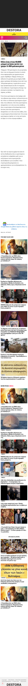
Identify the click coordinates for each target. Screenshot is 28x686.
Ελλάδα (3, 577)
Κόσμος (8, 326)
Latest (14, 34)
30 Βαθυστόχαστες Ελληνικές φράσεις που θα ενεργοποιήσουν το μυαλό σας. (13, 378)
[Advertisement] (14, 14)
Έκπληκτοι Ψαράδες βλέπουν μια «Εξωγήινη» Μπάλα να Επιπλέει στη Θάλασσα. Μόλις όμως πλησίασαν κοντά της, (13, 283)
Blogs (3, 232)
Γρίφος (9, 232)
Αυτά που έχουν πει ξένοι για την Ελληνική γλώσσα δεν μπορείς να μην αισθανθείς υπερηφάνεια (12, 581)
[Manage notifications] (2, 683)
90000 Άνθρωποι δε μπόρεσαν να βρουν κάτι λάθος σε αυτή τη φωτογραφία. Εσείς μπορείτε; (13, 306)
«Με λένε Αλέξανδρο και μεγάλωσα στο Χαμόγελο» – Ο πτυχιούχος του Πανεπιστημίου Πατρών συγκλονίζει (13, 481)
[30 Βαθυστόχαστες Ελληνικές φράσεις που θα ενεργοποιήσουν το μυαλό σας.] (14, 368)
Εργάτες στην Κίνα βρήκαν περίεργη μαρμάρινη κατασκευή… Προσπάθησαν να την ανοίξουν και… (14, 356)
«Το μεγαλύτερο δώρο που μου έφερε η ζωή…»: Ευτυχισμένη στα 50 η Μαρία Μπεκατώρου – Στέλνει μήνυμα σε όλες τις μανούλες (13, 529)
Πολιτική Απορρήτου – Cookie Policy (10, 681)
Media (3, 253)
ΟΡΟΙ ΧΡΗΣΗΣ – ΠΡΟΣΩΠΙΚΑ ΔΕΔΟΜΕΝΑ (17, 680)
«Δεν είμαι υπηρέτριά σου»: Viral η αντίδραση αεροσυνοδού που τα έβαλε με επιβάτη (14, 505)
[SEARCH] (26, 38)
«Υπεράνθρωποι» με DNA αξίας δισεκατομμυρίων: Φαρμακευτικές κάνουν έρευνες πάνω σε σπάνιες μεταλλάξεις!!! (12, 258)
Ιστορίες (3, 553)
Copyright (4, 680)
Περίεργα (8, 279)
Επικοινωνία (23, 681)
